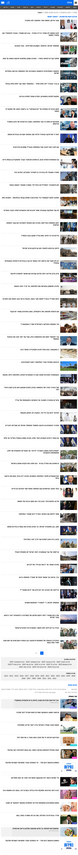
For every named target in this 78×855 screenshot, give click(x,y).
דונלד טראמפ (23, 689)
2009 (39, 678)
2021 (47, 676)
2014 (11, 676)
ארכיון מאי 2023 (27, 664)
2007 (29, 678)
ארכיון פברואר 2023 (39, 667)
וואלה (69, 3)
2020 (42, 676)
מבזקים (60, 7)
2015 (16, 676)
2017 (27, 676)
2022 (53, 676)
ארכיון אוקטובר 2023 (33, 662)
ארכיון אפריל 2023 (14, 664)
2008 (34, 678)
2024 (63, 676)
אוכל (18, 7)
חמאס (16, 689)
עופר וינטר (67, 692)
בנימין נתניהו (41, 689)
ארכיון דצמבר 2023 (63, 662)
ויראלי (46, 7)
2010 (44, 678)
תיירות (5, 7)
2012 (54, 678)
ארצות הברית (61, 689)
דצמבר (39, 12)
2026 (73, 676)
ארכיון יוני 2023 (40, 664)
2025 (68, 676)
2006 (23, 678)
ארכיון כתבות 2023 (51, 12)
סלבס (12, 7)
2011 (49, 678)
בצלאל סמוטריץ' (32, 689)
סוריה (72, 692)
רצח (47, 692)
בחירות (55, 689)
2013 (6, 676)
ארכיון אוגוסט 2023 (65, 664)
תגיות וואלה (72, 685)
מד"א (12, 689)
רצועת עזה (52, 692)
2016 (21, 676)
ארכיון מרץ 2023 (53, 667)
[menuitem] (68, 7)
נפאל (75, 692)
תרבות (38, 7)
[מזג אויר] (8, 2)
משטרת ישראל (5, 689)
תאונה (44, 692)
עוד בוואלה (73, 696)
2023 (58, 676)
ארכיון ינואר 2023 (25, 667)
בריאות (25, 7)
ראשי (75, 7)
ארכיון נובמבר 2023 (48, 662)
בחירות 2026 (48, 689)
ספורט (52, 7)
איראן (68, 689)
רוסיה (58, 692)
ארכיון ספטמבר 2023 (17, 662)
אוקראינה (74, 689)
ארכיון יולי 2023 (51, 664)
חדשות (68, 7)
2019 (37, 676)
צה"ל (62, 692)
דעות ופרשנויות (65, 12)
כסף (32, 7)
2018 (32, 676)
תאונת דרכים (38, 692)
